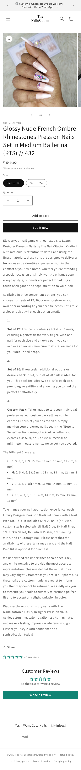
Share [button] (11, 647)
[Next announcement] (73, 5)
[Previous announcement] (7, 5)
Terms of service (41, 761)
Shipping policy (62, 761)
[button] (8, 18)
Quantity (8, 192)
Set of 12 (13, 183)
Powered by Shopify (45, 754)
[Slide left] (31, 115)
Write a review (40, 695)
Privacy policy (21, 761)
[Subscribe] (61, 737)
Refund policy (66, 754)
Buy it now (40, 228)
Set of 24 (36, 183)
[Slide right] (49, 115)
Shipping (7, 168)
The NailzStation (24, 754)
